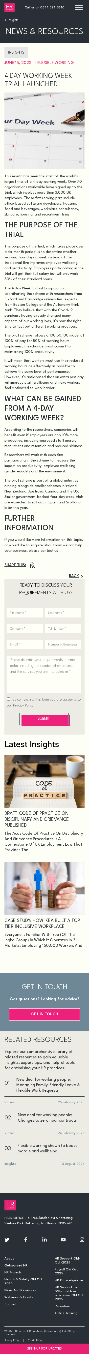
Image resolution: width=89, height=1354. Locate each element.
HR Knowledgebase (69, 1280)
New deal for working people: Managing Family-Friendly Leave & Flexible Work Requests (48, 1085)
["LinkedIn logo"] (44, 1239)
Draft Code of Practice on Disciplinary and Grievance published (36, 819)
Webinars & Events (18, 1297)
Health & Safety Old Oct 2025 (23, 1281)
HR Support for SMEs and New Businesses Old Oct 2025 (69, 1293)
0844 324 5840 (52, 7)
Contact (10, 1304)
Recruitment (64, 1306)
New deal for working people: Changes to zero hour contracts (47, 1118)
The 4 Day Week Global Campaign (32, 288)
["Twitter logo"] (6, 1239)
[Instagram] (33, 565)
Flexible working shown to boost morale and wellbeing (47, 1148)
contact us (49, 551)
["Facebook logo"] (25, 1239)
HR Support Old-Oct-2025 (67, 1260)
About (9, 1258)
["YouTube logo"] (63, 1239)
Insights (13, 20)
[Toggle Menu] (79, 7)
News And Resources (20, 1290)
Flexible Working (55, 63)
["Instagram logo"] (82, 1239)
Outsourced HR (15, 1265)
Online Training (66, 1313)
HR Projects (13, 1272)
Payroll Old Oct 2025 (66, 1271)
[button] (76, 576)
